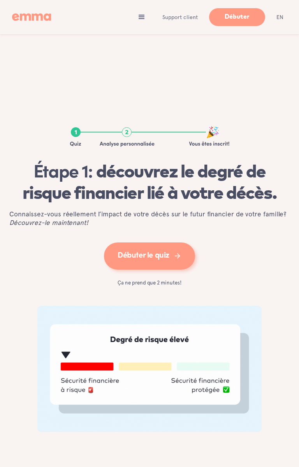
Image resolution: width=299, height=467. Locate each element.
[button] (141, 17)
